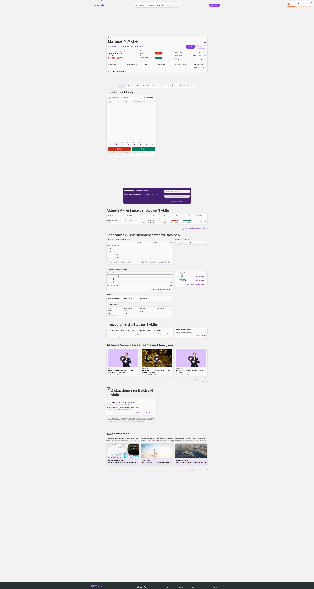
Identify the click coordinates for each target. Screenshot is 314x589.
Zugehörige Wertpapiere (187, 86)
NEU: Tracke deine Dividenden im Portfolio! (155, 262)
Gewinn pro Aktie (161, 64)
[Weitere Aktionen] (205, 221)
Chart (129, 86)
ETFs (139, 335)
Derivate (163, 335)
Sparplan (175, 86)
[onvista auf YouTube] (141, 587)
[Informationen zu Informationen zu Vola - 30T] (113, 282)
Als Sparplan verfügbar (118, 71)
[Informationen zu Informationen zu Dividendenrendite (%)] (119, 258)
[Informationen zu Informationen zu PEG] (110, 252)
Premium (160, 5)
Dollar (181, 588)
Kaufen (158, 58)
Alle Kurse (137, 86)
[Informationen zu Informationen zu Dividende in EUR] (117, 255)
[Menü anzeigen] (136, 5)
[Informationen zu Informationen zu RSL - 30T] (113, 279)
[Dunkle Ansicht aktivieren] (101, 0)
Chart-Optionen (148, 97)
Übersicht (122, 86)
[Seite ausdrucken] (205, 42)
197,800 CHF (174, 220)
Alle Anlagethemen (198, 470)
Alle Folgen (201, 381)
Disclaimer (141, 421)
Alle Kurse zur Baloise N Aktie (195, 228)
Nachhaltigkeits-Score (199, 64)
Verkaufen (158, 53)
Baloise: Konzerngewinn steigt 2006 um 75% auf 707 (122, 407)
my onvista (151, 5)
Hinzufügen (190, 47)
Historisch (155, 86)
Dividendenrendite (131, 64)
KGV (146, 64)
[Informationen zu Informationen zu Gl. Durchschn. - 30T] (119, 276)
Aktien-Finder (200, 335)
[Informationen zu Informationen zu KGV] (110, 249)
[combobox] (142, 102)
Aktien (115, 10)
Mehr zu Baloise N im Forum (144, 413)
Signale (202, 47)
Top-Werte (195, 588)
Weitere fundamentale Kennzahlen (119, 262)
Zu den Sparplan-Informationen (194, 284)
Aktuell (142, 5)
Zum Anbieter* (200, 276)
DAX (168, 588)
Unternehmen (165, 86)
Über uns (214, 588)
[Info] (118, 64)
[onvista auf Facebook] (138, 587)
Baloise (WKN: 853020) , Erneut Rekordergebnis (121, 403)
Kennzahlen (146, 86)
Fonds (116, 335)
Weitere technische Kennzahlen (159, 289)
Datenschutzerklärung (178, 201)
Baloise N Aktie (121, 10)
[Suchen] (177, 5)
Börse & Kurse (109, 10)
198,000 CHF (187, 220)
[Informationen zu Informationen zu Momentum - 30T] (117, 285)
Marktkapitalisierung (112, 64)
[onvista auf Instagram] (145, 587)
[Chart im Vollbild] (109, 106)
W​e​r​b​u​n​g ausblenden (171, 22)
